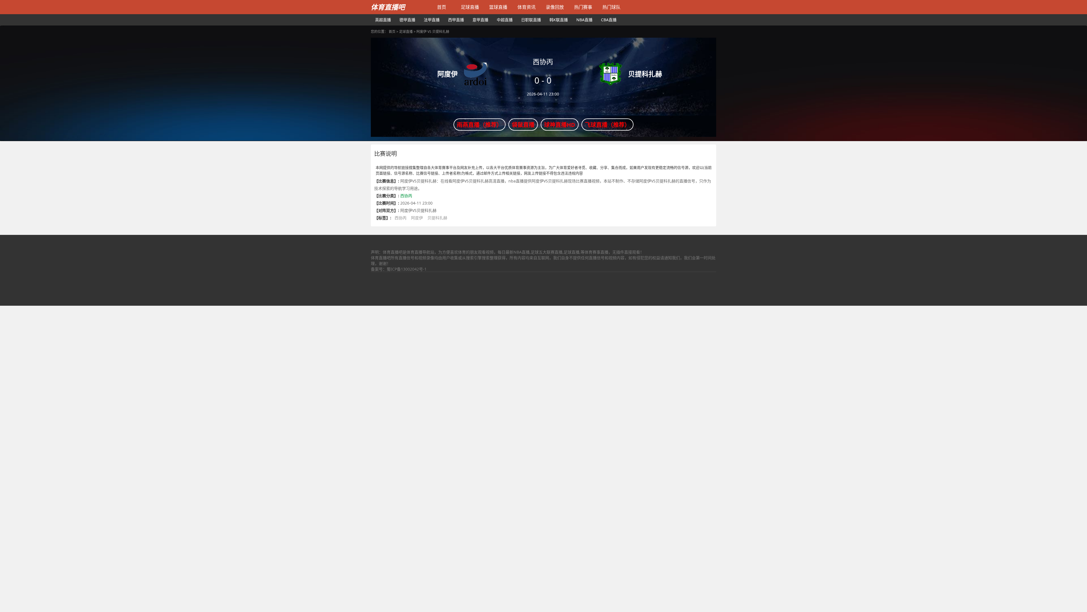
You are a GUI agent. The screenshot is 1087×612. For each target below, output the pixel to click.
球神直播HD (559, 125)
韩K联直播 (558, 19)
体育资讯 (526, 7)
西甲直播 (456, 19)
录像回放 (555, 7)
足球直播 (470, 7)
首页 (441, 7)
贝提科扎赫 (437, 217)
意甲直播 (480, 19)
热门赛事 (583, 7)
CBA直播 (609, 19)
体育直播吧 (388, 7)
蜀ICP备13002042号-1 (407, 269)
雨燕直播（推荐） (479, 125)
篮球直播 (498, 7)
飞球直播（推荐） (607, 125)
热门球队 (611, 7)
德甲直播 (407, 19)
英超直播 (383, 19)
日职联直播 (531, 19)
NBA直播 (584, 19)
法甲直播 (432, 19)
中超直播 (505, 19)
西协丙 (406, 195)
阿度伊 (417, 217)
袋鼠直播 (523, 125)
